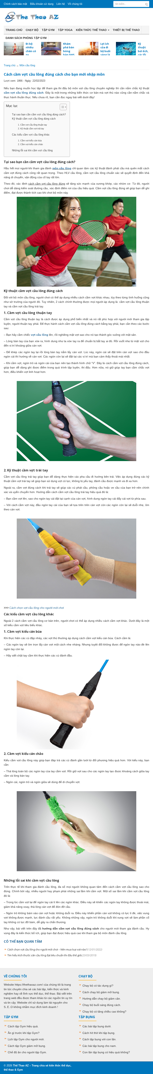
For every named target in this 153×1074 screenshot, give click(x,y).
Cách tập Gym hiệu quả (23, 1026)
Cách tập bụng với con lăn (99, 1039)
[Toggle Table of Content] (61, 107)
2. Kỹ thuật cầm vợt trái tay (31, 128)
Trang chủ (14, 30)
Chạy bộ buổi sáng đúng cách (101, 1005)
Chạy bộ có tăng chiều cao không (103, 1011)
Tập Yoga (65, 30)
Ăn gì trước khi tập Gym (23, 1032)
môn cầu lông (61, 168)
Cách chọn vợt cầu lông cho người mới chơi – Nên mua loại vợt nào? (54, 949)
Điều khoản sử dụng (41, 3)
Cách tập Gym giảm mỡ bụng (26, 1045)
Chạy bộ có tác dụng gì (97, 985)
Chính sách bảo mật (15, 3)
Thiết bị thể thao (126, 30)
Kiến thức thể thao (91, 30)
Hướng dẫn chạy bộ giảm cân (101, 998)
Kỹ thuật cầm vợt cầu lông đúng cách (34, 118)
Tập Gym (48, 30)
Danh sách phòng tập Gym (26, 38)
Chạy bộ (32, 30)
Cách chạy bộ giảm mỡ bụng (100, 992)
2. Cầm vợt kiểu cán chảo (30, 144)
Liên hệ (60, 3)
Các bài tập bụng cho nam (99, 1045)
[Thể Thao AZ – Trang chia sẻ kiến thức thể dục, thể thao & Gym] (32, 16)
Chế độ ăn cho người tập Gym (27, 1052)
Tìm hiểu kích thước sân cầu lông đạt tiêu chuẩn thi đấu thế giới (51, 955)
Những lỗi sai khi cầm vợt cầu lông (32, 150)
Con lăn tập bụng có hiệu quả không (105, 1052)
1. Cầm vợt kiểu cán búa (30, 140)
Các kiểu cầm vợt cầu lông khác (31, 134)
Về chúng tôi (75, 3)
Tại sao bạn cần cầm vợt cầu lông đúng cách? (39, 114)
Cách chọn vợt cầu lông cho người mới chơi (36, 607)
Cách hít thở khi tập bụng (98, 1032)
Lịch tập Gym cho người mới (26, 1039)
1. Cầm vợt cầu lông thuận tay (32, 125)
